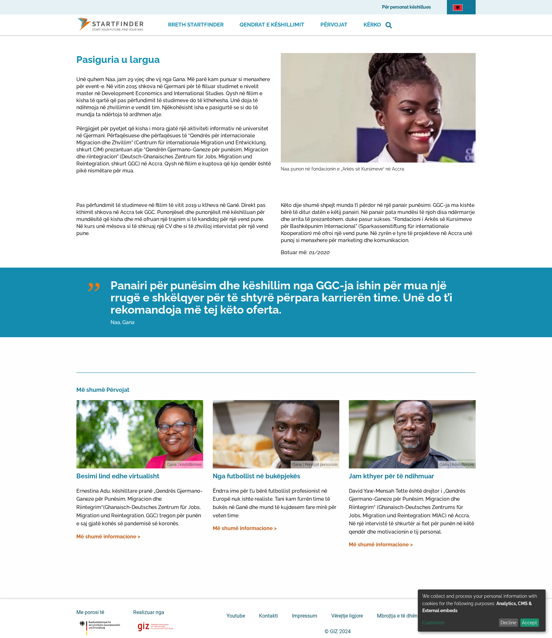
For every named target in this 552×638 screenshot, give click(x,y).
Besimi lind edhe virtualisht (117, 476)
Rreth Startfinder (196, 24)
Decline (508, 622)
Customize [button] (433, 622)
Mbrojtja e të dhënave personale (413, 616)
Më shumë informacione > (108, 537)
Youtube (235, 616)
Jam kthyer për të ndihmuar (391, 476)
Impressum (304, 616)
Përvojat (334, 24)
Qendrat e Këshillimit (272, 24)
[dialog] (482, 610)
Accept (529, 622)
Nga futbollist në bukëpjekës (256, 476)
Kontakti (268, 616)
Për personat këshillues (406, 7)
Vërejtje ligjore (347, 616)
